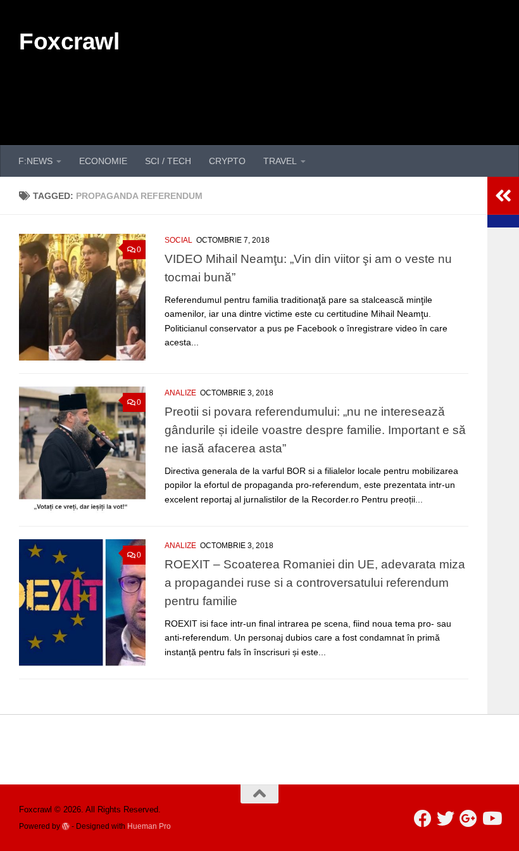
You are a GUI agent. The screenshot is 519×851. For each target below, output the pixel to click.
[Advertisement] (269, 93)
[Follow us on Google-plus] (468, 819)
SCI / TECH (168, 161)
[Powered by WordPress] (66, 826)
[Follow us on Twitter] (445, 819)
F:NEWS (35, 161)
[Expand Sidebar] (503, 196)
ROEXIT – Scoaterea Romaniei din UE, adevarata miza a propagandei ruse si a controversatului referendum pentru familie (315, 582)
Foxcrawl (69, 41)
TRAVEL (280, 161)
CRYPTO (227, 161)
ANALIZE (180, 392)
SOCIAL (178, 240)
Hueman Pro (149, 826)
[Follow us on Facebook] (423, 819)
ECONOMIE (103, 161)
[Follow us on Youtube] (491, 819)
